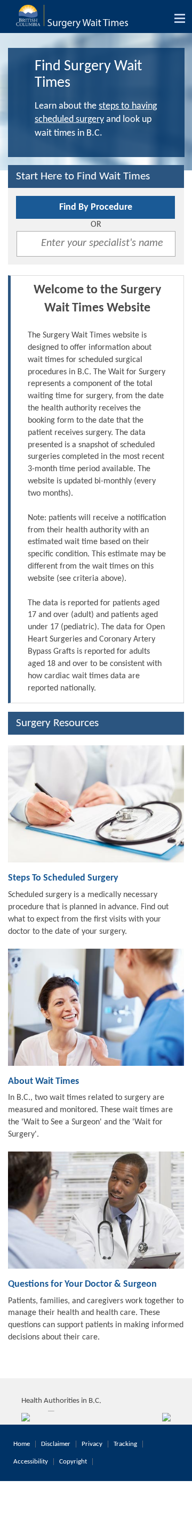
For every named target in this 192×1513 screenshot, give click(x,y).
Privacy (92, 1444)
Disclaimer (55, 1444)
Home (21, 1444)
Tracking (125, 1444)
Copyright (73, 1461)
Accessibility (30, 1461)
